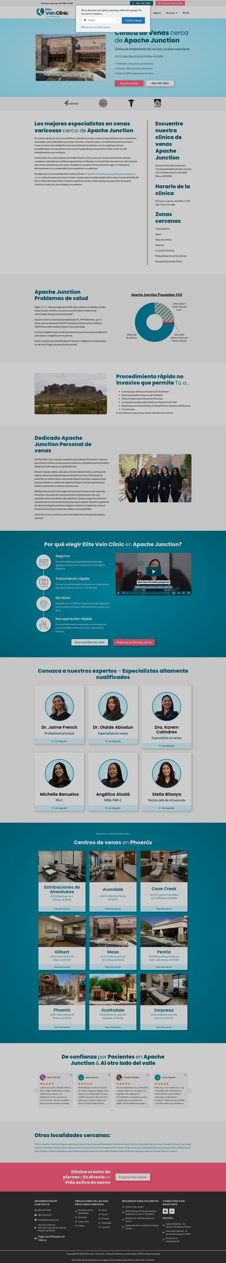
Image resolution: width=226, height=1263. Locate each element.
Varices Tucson (169, 1151)
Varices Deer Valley (64, 1147)
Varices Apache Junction (47, 1144)
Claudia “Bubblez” (132, 1077)
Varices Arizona (121, 1144)
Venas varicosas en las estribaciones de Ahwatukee (86, 1144)
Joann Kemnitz (168, 1077)
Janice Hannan (92, 1077)
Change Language (133, 20)
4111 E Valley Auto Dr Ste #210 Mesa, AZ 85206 (139, 56)
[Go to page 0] (111, 1110)
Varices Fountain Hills (105, 1147)
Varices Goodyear (161, 1147)
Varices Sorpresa (135, 1151)
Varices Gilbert (124, 1147)
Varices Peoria (81, 1151)
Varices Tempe (153, 1151)
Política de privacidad (149, 1253)
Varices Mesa (41, 1151)
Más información (62, 908)
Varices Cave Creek (181, 1144)
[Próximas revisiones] (189, 1090)
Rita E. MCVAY (53, 1077)
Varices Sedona (118, 1151)
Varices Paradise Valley (61, 1151)
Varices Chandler (44, 1147)
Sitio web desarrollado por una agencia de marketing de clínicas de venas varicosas (113, 1259)
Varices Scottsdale (99, 1151)
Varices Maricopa (180, 1147)
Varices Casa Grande (159, 1144)
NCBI (44, 307)
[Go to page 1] (114, 1110)
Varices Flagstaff (83, 1147)
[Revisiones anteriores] (37, 1090)
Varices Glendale (142, 1147)
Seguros (157, 13)
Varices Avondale (139, 1144)
